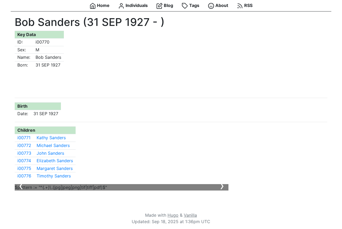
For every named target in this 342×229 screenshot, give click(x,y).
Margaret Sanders (55, 168)
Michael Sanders (53, 145)
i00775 (24, 168)
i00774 (24, 160)
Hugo (173, 215)
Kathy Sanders (51, 137)
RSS (247, 5)
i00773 (24, 153)
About (221, 5)
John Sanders (50, 153)
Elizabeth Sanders (55, 160)
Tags (193, 5)
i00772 (24, 145)
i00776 (24, 175)
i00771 (23, 137)
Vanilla (190, 215)
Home (103, 5)
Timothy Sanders (54, 175)
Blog (168, 5)
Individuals (136, 5)
